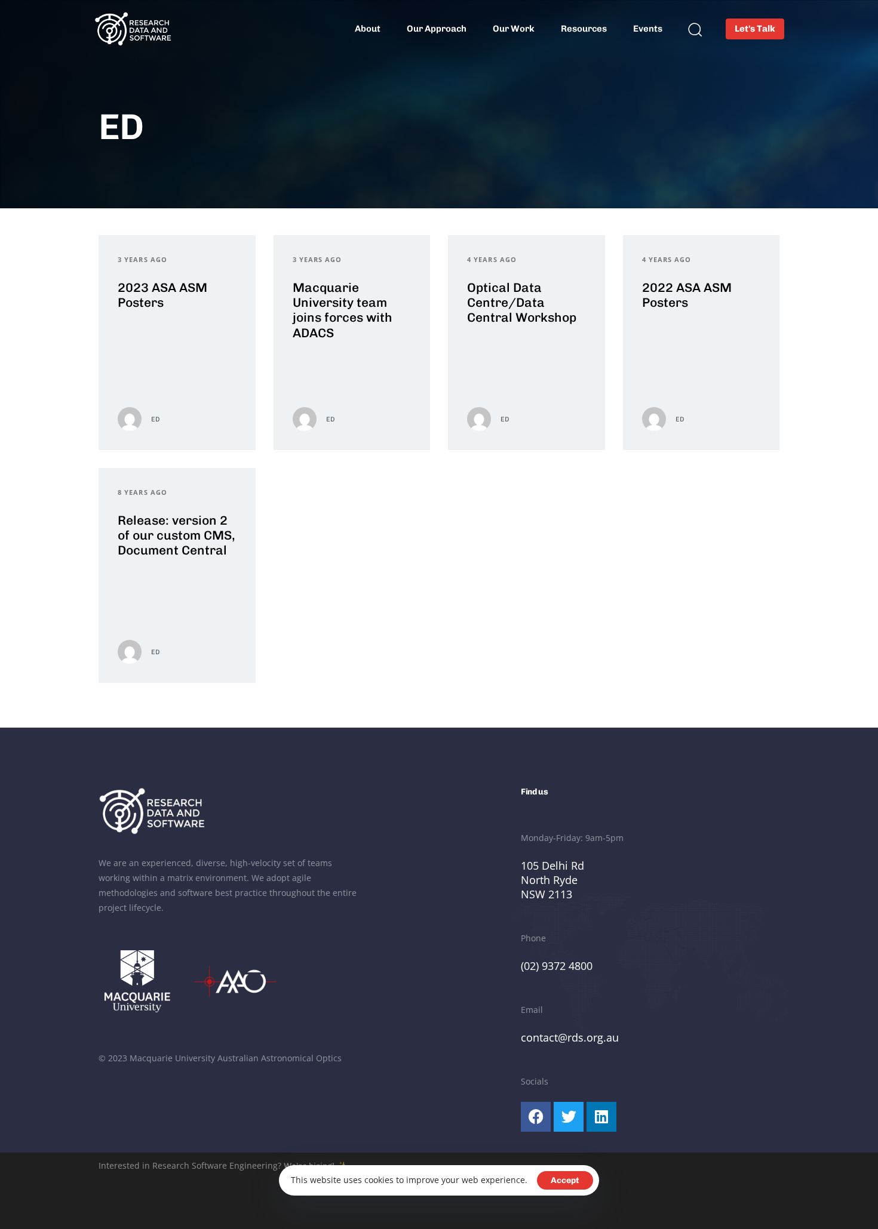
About (367, 28)
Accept (565, 1180)
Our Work (514, 28)
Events (647, 28)
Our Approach (436, 28)
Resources (584, 28)
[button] (694, 29)
